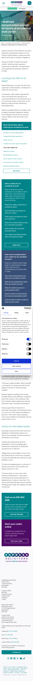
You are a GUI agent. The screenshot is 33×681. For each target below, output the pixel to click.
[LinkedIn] (15, 658)
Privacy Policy (6, 668)
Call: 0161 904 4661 (16, 514)
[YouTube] (21, 658)
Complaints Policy (21, 667)
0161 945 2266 (8, 635)
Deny (16, 371)
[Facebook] (11, 658)
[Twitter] (17, 658)
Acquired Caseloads (8, 672)
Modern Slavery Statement (17, 671)
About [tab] (27, 312)
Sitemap (17, 672)
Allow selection (16, 366)
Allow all (16, 361)
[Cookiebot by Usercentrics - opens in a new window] (24, 308)
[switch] (29, 344)
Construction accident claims (13, 162)
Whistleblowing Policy (13, 669)
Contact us (16, 652)
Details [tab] (17, 312)
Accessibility (24, 672)
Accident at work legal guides (13, 133)
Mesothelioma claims (10, 155)
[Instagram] (8, 658)
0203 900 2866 (15, 642)
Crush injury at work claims (12, 159)
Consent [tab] (6, 312)
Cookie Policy (15, 668)
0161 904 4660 (13, 631)
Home (2, 43)
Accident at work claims (13, 43)
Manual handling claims (11, 166)
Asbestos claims (8, 151)
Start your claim (29, 3)
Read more (16, 245)
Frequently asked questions (12, 136)
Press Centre (12, 667)
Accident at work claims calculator (15, 144)
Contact (5, 667)
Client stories (26, 43)
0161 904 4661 (13, 638)
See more (16, 171)
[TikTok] (24, 658)
